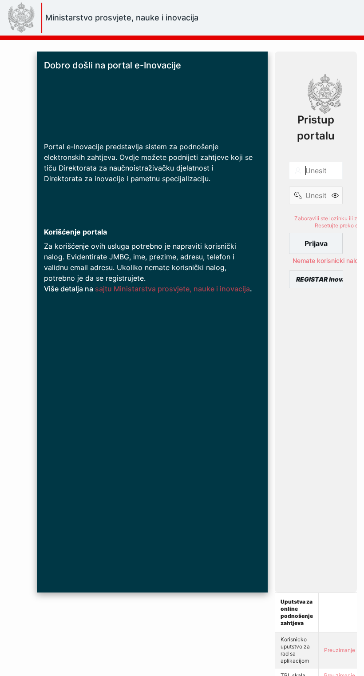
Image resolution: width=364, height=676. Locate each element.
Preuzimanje (339, 650)
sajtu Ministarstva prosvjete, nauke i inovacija (172, 288)
